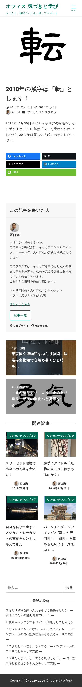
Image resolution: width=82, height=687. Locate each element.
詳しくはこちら (20, 304)
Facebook (41, 325)
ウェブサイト (21, 325)
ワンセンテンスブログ (42, 112)
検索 (69, 587)
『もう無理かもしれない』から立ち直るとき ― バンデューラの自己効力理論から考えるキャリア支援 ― (40, 634)
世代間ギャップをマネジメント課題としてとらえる (39, 622)
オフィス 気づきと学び (32, 6)
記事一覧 (20, 315)
